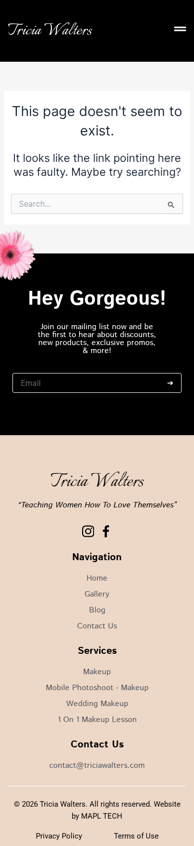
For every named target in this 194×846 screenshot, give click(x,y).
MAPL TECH (101, 816)
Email (20, 368)
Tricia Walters (50, 30)
